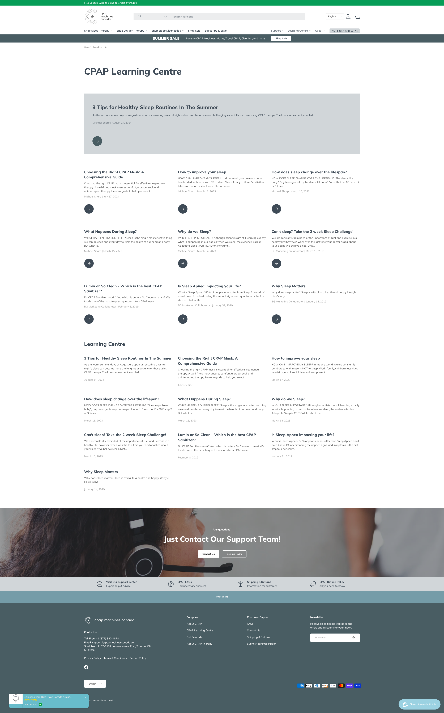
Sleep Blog (97, 47)
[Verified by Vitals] (40, 704)
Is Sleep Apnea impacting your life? (209, 286)
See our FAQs (234, 553)
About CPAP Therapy (199, 643)
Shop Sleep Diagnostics (166, 30)
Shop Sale (194, 30)
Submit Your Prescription (261, 643)
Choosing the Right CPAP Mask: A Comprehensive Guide (114, 174)
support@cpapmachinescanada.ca (113, 642)
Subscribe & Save (216, 30)
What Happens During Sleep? (110, 231)
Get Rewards (194, 637)
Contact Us (208, 553)
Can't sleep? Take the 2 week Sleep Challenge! (312, 231)
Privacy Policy (92, 658)
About (318, 30)
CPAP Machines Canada (103, 700)
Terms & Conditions (115, 658)
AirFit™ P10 (30, 699)
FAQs (250, 623)
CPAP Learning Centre (200, 630)
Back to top (222, 596)
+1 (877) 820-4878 (107, 638)
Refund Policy (138, 658)
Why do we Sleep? (194, 231)
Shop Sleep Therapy (96, 30)
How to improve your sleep (202, 172)
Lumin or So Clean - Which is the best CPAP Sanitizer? (123, 288)
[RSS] (105, 47)
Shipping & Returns (258, 637)
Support (276, 30)
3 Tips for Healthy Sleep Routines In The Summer (155, 107)
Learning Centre (298, 30)
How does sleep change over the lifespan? (309, 172)
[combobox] (219, 16)
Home (86, 47)
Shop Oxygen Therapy (130, 30)
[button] (358, 16)
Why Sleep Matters (289, 286)
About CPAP (194, 623)
